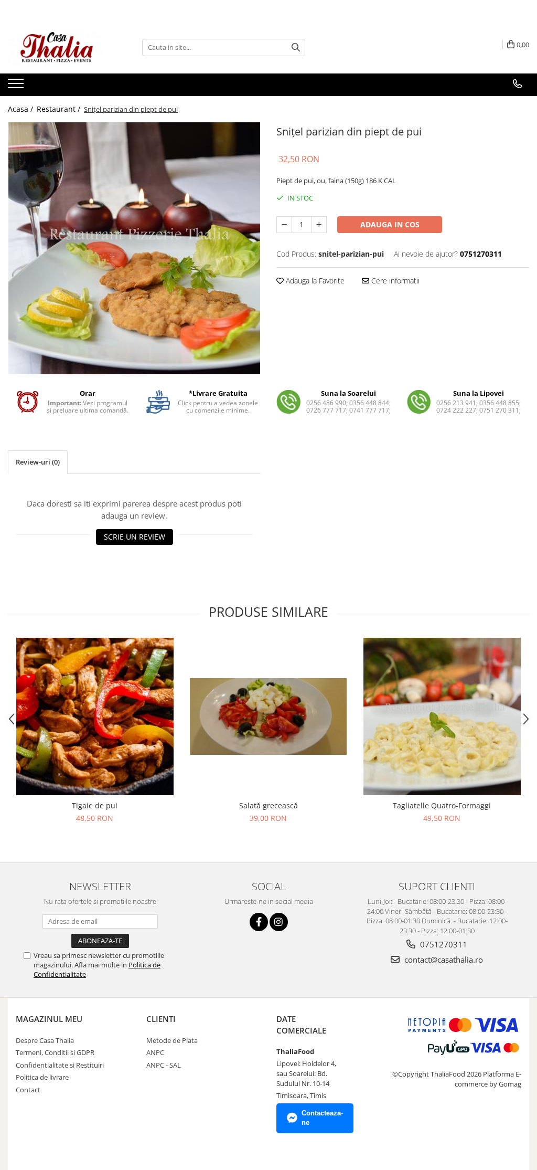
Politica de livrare (42, 1077)
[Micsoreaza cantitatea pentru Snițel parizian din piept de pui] (284, 224)
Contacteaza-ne (322, 1118)
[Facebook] (259, 922)
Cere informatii (394, 281)
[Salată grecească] (268, 716)
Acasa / (21, 109)
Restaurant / (59, 109)
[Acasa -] (60, 47)
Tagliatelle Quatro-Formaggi (442, 805)
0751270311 (442, 944)
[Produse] (17, 86)
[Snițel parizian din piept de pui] (134, 248)
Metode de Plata (172, 1040)
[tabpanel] (134, 248)
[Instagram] (279, 922)
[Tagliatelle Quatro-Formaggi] (442, 716)
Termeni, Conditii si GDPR (55, 1052)
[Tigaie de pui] (95, 716)
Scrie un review (134, 537)
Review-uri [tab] (38, 462)
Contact (28, 1089)
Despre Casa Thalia (45, 1040)
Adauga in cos (390, 224)
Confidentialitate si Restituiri (60, 1065)
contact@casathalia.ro (442, 959)
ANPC (155, 1052)
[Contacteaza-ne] (517, 83)
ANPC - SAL (163, 1065)
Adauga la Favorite (314, 281)
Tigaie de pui (94, 805)
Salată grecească (268, 805)
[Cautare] (295, 47)
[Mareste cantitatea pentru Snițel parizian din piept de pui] (319, 224)
